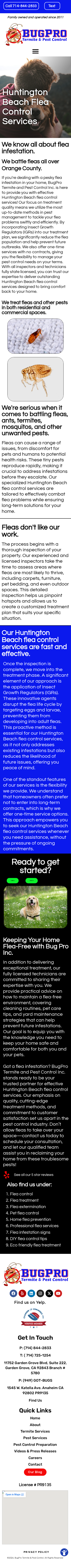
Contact (35, 1464)
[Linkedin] (31, 1293)
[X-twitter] (49, 1293)
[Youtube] (58, 1293)
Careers (35, 1458)
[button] (35, 51)
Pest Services (35, 1438)
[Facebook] (13, 1293)
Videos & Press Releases (35, 1451)
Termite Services (35, 1431)
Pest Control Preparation (35, 1444)
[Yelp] (22, 1293)
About (35, 1425)
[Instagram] (40, 1293)
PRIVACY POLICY (36, 1552)
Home (35, 1418)
